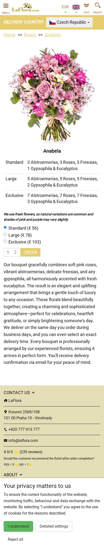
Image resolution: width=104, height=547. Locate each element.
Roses (30, 34)
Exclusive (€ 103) (24, 241)
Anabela (53, 34)
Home (9, 34)
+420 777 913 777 (23, 429)
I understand (18, 526)
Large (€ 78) (20, 235)
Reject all (15, 539)
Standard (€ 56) (23, 228)
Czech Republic (71, 22)
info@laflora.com (22, 440)
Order (30, 252)
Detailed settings (54, 526)
